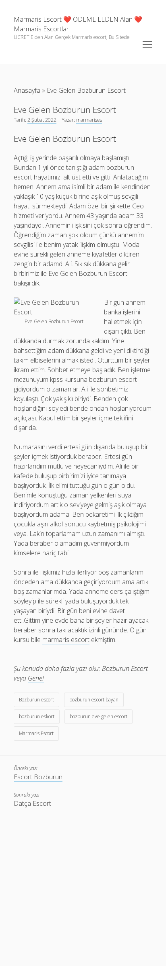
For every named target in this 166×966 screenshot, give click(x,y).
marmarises (89, 119)
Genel (36, 678)
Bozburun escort (36, 699)
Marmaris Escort (36, 733)
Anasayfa (27, 90)
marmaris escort (65, 639)
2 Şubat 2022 (41, 119)
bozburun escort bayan (93, 699)
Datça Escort (32, 803)
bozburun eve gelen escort (98, 716)
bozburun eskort (36, 716)
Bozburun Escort (125, 668)
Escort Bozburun (38, 776)
